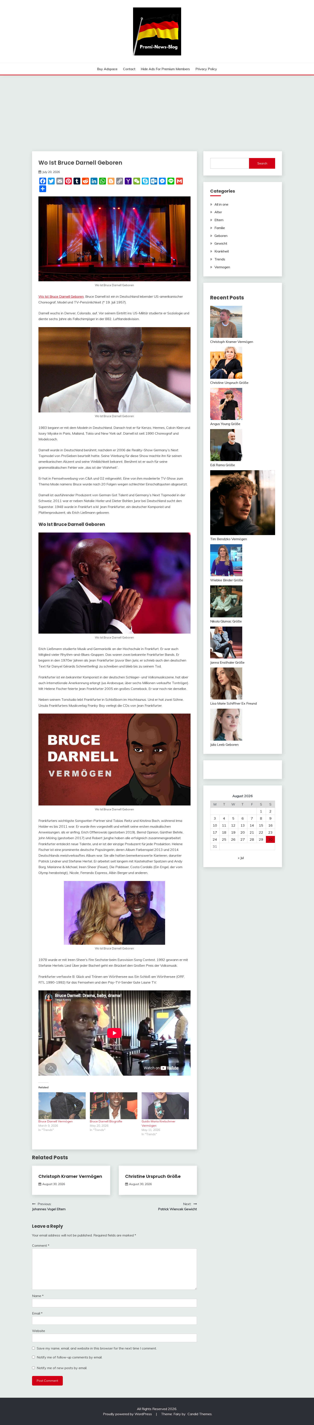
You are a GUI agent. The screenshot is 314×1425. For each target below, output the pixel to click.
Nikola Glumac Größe (226, 621)
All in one (221, 204)
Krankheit (221, 251)
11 (224, 825)
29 (261, 839)
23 (270, 832)
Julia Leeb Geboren (224, 744)
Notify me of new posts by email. (62, 1368)
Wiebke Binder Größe (226, 580)
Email (37, 1313)
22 (261, 832)
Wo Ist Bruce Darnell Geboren (61, 296)
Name (38, 1296)
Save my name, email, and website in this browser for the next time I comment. (97, 1348)
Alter (218, 212)
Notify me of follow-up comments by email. (69, 1357)
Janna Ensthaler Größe (227, 662)
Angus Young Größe (225, 424)
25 (224, 839)
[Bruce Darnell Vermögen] (62, 1105)
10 (215, 825)
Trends (219, 259)
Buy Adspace (107, 69)
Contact (129, 69)
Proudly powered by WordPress (128, 1414)
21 (252, 832)
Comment (40, 1245)
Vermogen (222, 267)
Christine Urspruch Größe (153, 1176)
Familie (219, 228)
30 (270, 839)
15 (261, 825)
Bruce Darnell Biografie (106, 1121)
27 (243, 839)
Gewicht (220, 243)
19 (233, 832)
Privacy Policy (206, 69)
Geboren (220, 236)
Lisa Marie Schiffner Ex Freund (233, 703)
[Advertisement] (157, 107)
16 (270, 825)
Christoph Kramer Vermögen (70, 1176)
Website (38, 1331)
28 (252, 839)
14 (252, 825)
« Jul (241, 858)
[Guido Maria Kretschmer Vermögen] (165, 1105)
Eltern (218, 220)
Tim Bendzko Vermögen (228, 539)
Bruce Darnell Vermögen (55, 1121)
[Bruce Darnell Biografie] (113, 1105)
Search (262, 163)
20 (243, 832)
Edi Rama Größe (222, 465)
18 (224, 832)
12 (233, 825)
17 (215, 832)
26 (233, 839)
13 (243, 825)
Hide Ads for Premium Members (165, 69)
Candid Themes (200, 1414)
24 (215, 839)
